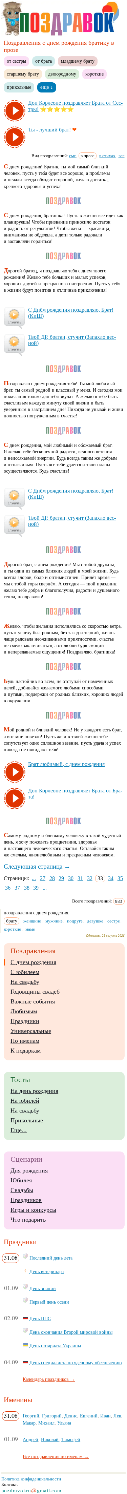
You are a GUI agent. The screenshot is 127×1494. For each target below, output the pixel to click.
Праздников (26, 1200)
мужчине (54, 921)
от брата (43, 61)
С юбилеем (24, 972)
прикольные (19, 87)
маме (30, 929)
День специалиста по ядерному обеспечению (75, 1362)
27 (42, 878)
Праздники (24, 1021)
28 (52, 878)
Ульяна (64, 1423)
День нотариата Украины (55, 1345)
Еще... (18, 1130)
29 (61, 878)
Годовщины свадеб (35, 991)
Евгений (89, 1415)
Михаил (46, 1423)
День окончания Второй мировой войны (70, 1332)
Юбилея (21, 1180)
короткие (94, 74)
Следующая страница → (37, 866)
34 (110, 878)
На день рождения (34, 1090)
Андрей (30, 1439)
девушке (95, 921)
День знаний (42, 1288)
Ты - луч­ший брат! (49, 129)
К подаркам (25, 1050)
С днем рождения (33, 962)
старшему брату (23, 74)
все (122, 155)
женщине (32, 921)
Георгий (31, 1415)
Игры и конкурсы (33, 1209)
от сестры (16, 61)
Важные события (32, 1001)
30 (70, 878)
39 (36, 888)
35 (120, 878)
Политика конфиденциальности (31, 1478)
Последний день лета (50, 1258)
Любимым (23, 1011)
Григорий (52, 1415)
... (34, 878)
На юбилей (24, 1100)
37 (17, 888)
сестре (113, 921)
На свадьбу (24, 981)
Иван (105, 1415)
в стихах (107, 155)
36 (7, 888)
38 (26, 888)
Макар (29, 1423)
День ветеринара (46, 1271)
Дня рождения (29, 1170)
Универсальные (30, 1031)
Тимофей (70, 1439)
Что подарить (28, 1219)
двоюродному (62, 74)
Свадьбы (21, 1190)
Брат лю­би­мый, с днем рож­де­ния (66, 764)
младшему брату (77, 61)
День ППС (40, 1318)
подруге (75, 921)
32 (89, 878)
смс (72, 155)
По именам (24, 1040)
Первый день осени (49, 1302)
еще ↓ (46, 87)
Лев (117, 1415)
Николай (50, 1439)
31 (80, 878)
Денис (70, 1415)
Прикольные (26, 1120)
